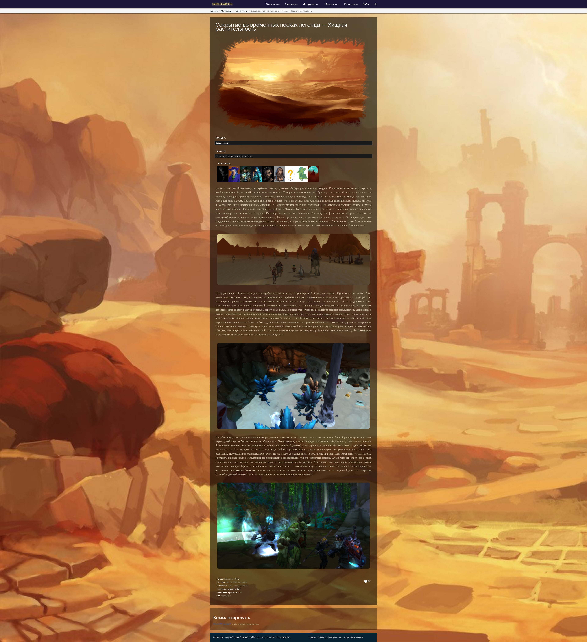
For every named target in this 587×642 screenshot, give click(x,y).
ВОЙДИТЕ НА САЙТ (222, 624)
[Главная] (222, 3)
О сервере (291, 4)
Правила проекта (316, 637)
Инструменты (310, 4)
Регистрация (351, 4)
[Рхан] (313, 173)
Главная (214, 10)
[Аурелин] (291, 173)
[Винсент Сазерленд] (268, 173)
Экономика (272, 4)
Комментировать (231, 617)
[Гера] (246, 173)
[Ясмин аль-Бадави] (280, 173)
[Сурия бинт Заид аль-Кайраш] (257, 173)
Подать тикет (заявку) (353, 637)
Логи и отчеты (241, 10)
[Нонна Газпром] (302, 173)
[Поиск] (375, 4)
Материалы (331, 4)
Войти (366, 4)
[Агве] (223, 173)
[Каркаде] (234, 173)
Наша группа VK (334, 637)
